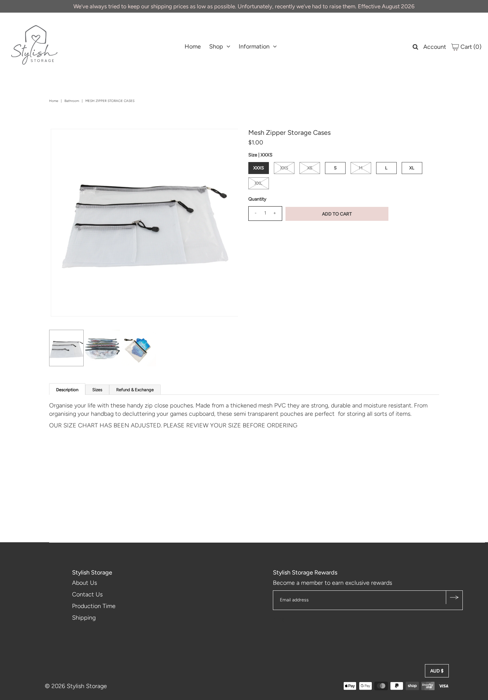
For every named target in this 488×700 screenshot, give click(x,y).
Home (193, 46)
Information (254, 46)
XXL (258, 183)
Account (434, 46)
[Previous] (61, 139)
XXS (284, 167)
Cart (470, 46)
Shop (216, 46)
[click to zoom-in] (227, 139)
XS (309, 167)
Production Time (94, 606)
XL (411, 167)
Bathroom (71, 101)
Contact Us (87, 594)
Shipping (84, 617)
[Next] (77, 139)
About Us (84, 582)
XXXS (258, 167)
